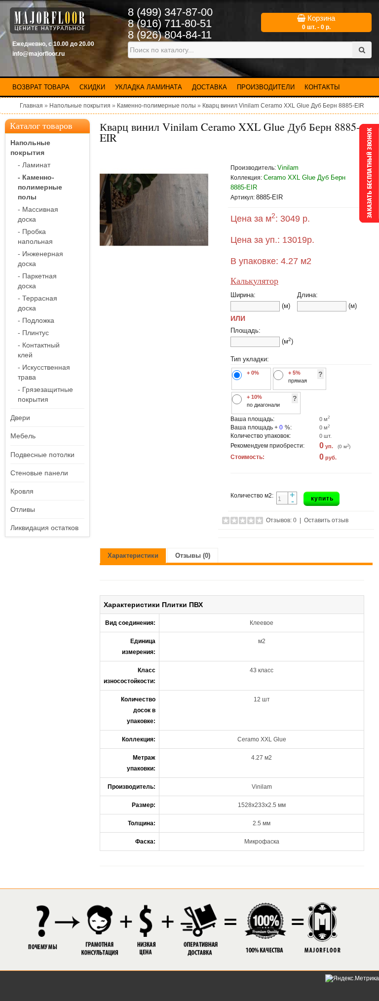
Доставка (209, 87)
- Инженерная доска (40, 259)
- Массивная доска (38, 214)
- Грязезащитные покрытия (45, 394)
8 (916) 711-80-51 (170, 23)
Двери (20, 418)
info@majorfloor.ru (38, 53)
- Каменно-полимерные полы (40, 187)
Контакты (322, 87)
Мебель (23, 436)
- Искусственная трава (44, 372)
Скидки (92, 87)
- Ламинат (34, 165)
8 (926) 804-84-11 (170, 35)
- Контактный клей (39, 350)
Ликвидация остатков (44, 528)
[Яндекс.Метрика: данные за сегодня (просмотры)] (352, 978)
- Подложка (36, 320)
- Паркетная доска (37, 281)
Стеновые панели (39, 473)
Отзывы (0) (192, 555)
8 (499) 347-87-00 (170, 12)
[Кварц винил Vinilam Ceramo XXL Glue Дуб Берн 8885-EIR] (154, 209)
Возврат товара (41, 87)
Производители (266, 87)
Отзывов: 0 (281, 520)
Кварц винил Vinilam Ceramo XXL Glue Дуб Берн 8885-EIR (283, 105)
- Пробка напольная (35, 236)
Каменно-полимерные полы (156, 105)
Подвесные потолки (42, 455)
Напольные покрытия (80, 105)
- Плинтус (33, 333)
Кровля (22, 491)
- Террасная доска (37, 303)
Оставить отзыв (326, 520)
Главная (31, 105)
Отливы (22, 509)
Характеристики (133, 555)
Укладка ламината (148, 87)
